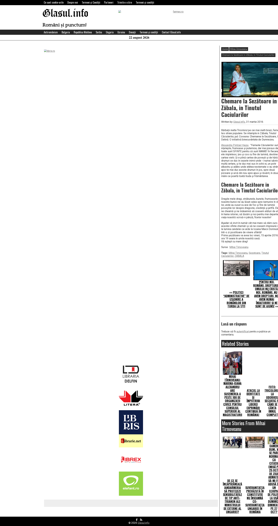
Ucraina (121, 32)
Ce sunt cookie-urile (54, 2)
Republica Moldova (83, 32)
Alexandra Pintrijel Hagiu (235, 145)
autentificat (242, 331)
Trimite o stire (124, 2)
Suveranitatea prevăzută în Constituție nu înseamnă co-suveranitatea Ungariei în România (254, 499)
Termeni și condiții (145, 2)
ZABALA (239, 256)
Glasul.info (65, 14)
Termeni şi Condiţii (91, 2)
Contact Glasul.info (171, 32)
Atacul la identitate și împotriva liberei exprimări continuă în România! (253, 402)
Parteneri (108, 2)
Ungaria (110, 32)
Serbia (99, 32)
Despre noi (72, 2)
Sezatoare (254, 252)
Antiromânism (51, 32)
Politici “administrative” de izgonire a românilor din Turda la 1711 (236, 299)
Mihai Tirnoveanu (238, 49)
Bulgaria (66, 32)
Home (225, 49)
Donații (132, 32)
